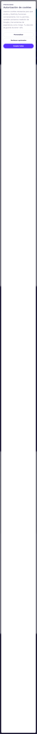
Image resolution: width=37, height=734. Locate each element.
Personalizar (18, 35)
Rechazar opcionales (18, 40)
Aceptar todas (18, 46)
